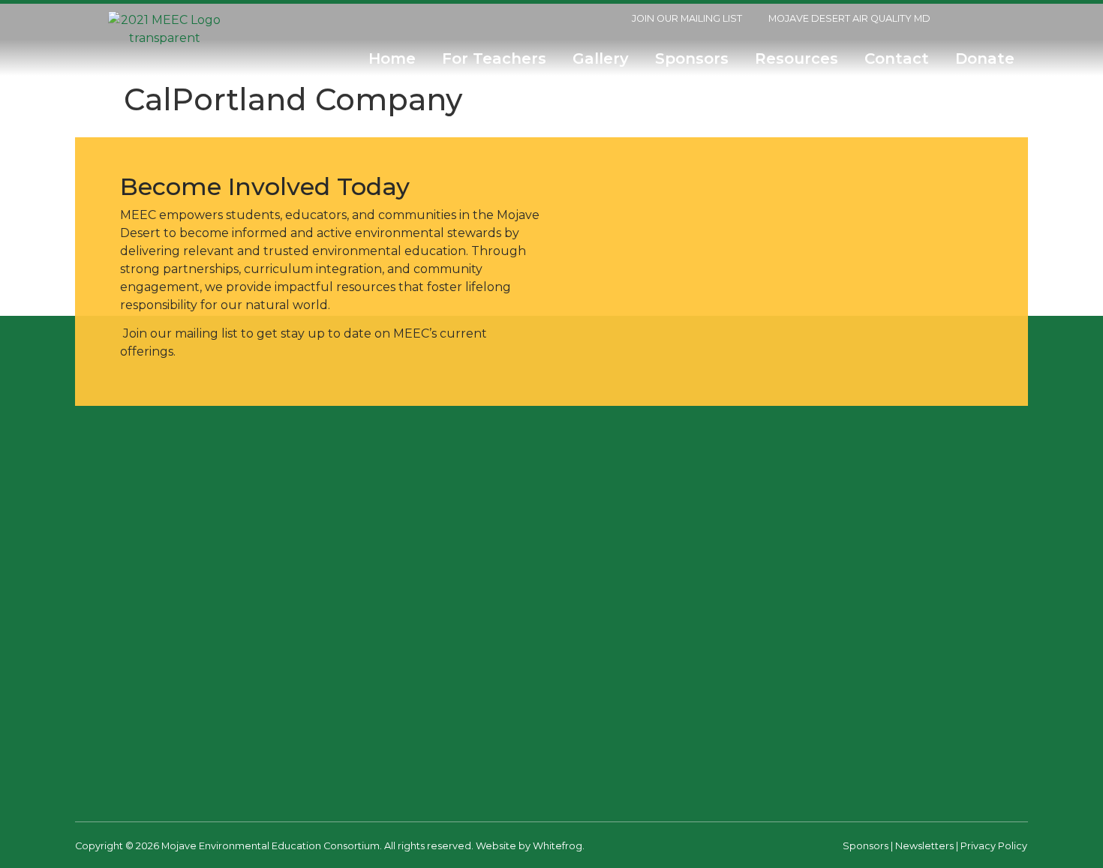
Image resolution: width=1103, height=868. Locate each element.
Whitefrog (557, 845)
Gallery (601, 59)
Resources (796, 59)
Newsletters (924, 845)
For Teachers (494, 59)
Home (392, 59)
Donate (989, 59)
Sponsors (692, 59)
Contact (896, 59)
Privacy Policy (993, 845)
